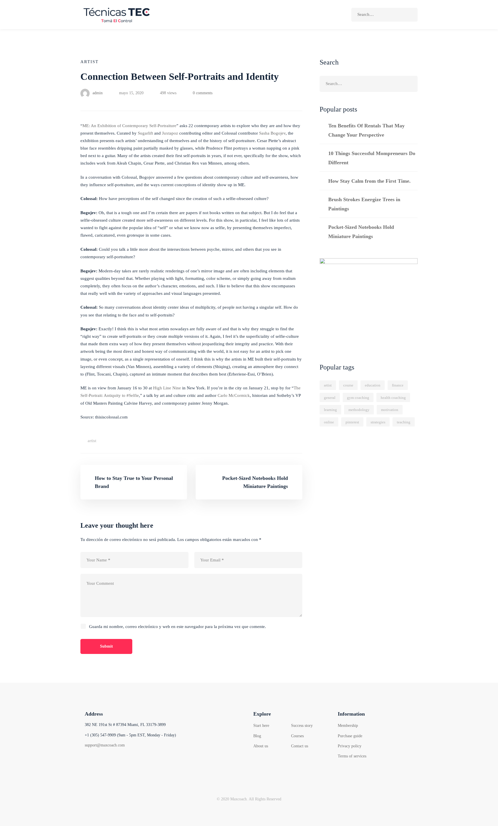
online (329, 422)
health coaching (393, 397)
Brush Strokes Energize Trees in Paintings (364, 204)
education (372, 385)
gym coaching (358, 397)
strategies (378, 422)
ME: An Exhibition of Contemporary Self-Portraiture (129, 125)
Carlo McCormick (234, 395)
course (348, 385)
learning (330, 410)
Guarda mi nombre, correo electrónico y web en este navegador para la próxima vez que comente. (177, 626)
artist (92, 440)
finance (397, 385)
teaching (403, 422)
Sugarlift (145, 133)
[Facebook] (87, 761)
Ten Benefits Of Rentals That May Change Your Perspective (366, 130)
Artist (89, 61)
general (329, 397)
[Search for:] (384, 14)
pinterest (352, 422)
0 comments (202, 93)
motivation (389, 410)
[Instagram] (116, 761)
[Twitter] (101, 761)
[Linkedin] (130, 761)
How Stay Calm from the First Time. (369, 181)
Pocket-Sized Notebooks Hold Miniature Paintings (361, 231)
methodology (358, 410)
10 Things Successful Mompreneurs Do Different (371, 157)
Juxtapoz (170, 133)
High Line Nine (167, 388)
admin (97, 93)
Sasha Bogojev (272, 133)
